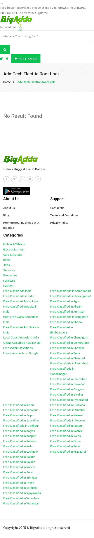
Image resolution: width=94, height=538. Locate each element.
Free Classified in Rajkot (19, 462)
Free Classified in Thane (18, 483)
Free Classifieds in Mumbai (67, 410)
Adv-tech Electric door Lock (36, 82)
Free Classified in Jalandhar (21, 420)
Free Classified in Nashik (66, 431)
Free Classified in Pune (65, 446)
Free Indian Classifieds (18, 348)
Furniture (9, 281)
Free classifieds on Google (20, 353)
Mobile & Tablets (14, 244)
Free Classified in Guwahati (67, 384)
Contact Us (57, 208)
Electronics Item (13, 249)
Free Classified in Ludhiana (67, 405)
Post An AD (27, 59)
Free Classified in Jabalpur (20, 410)
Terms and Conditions (64, 215)
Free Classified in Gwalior (66, 394)
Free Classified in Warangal (20, 503)
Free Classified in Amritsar (67, 311)
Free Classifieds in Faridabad (69, 363)
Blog (6, 215)
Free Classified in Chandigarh (69, 337)
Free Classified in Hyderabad (69, 400)
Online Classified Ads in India (21, 343)
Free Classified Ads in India (20, 301)
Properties (10, 275)
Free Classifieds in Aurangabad (70, 296)
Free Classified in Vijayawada (22, 493)
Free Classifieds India (17, 291)
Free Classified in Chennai (67, 348)
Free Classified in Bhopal (66, 322)
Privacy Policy (59, 223)
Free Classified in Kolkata (19, 441)
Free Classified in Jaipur (19, 415)
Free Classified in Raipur (19, 457)
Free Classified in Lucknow (20, 451)
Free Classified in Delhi (65, 353)
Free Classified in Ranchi (19, 467)
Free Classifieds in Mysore (67, 420)
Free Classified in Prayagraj (68, 451)
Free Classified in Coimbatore (69, 343)
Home (7, 82)
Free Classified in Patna (65, 441)
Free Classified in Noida (65, 436)
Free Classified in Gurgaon (67, 389)
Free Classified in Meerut (66, 415)
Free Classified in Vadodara (21, 498)
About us (9, 208)
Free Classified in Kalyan (19, 431)
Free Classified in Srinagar (20, 477)
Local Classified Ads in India (21, 337)
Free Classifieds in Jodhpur (21, 426)
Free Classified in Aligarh (66, 306)
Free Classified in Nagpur (66, 426)
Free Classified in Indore (19, 405)
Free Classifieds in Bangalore (69, 317)
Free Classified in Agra (65, 301)
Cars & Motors (12, 255)
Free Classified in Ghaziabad (68, 379)
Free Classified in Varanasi (20, 488)
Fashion (8, 286)
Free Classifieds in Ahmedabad (70, 291)
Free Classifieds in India (18, 296)
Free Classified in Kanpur (19, 436)
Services (9, 270)
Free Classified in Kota (18, 446)
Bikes (6, 260)
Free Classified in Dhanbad (67, 358)
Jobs (6, 265)
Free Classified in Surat (18, 472)
